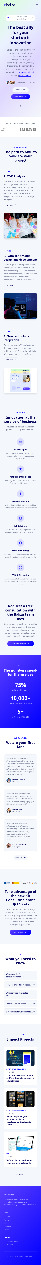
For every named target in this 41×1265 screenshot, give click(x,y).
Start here (9, 205)
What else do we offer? (16, 1003)
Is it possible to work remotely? (19, 1012)
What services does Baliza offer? (17, 994)
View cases (19, 1174)
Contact (6, 1229)
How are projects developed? (18, 985)
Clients (6, 1223)
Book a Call (19, 97)
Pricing (6, 1220)
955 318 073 (25, 75)
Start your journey (19, 643)
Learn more (18, 932)
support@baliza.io (26, 72)
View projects (20, 858)
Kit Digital (7, 1226)
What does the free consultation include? (15, 975)
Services (7, 1217)
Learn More (20, 90)
